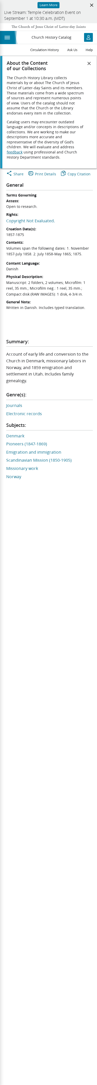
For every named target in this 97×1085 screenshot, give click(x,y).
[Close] (89, 63)
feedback (15, 152)
